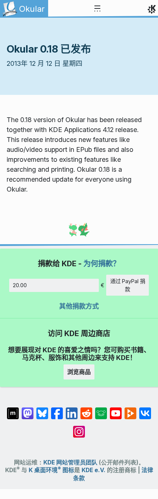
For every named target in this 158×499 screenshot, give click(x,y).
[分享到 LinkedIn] (72, 410)
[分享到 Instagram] (79, 428)
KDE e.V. (93, 470)
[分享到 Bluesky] (42, 410)
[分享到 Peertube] (130, 410)
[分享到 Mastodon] (27, 410)
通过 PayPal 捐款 (127, 285)
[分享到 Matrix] (13, 410)
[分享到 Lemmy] (101, 410)
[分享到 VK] (145, 410)
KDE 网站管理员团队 (70, 462)
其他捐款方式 (79, 306)
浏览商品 (79, 371)
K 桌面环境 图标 (51, 470)
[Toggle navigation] (97, 9)
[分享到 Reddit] (86, 410)
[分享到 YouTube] (116, 410)
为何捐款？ (101, 263)
